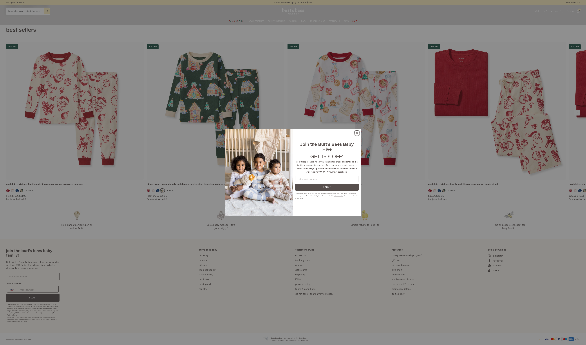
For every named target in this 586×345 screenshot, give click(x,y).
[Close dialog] (357, 133)
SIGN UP (327, 187)
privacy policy (338, 196)
